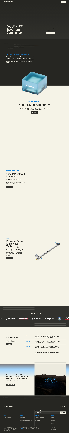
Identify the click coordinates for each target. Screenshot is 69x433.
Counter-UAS (37, 422)
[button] (45, 2)
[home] (8, 2)
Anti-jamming (37, 420)
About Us (52, 417)
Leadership (53, 418)
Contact (52, 423)
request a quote (54, 422)
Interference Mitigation (39, 418)
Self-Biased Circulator (23, 418)
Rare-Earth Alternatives (39, 417)
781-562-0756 (30, 428)
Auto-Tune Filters (22, 417)
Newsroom (53, 420)
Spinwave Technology (7, 417)
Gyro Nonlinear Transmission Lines (26, 420)
